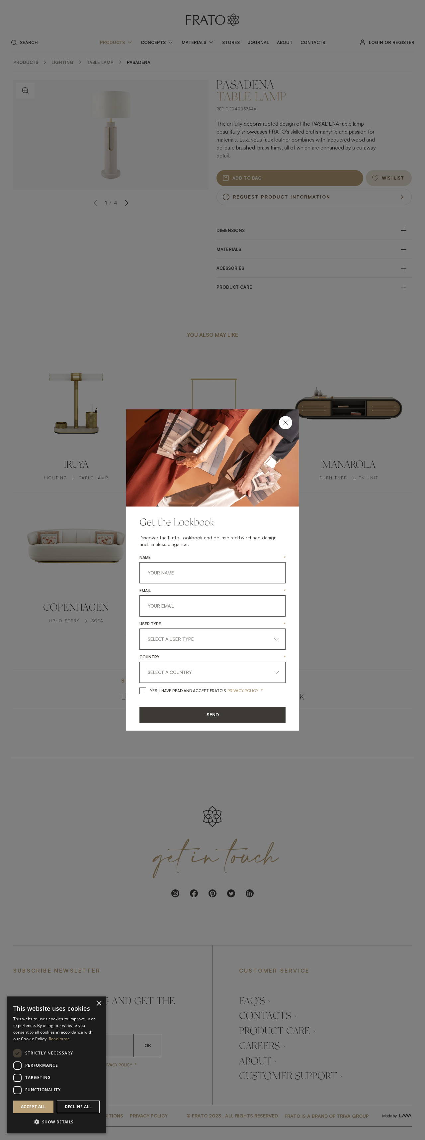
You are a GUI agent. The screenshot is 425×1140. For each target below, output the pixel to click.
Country (149, 657)
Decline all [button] (78, 1107)
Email (145, 591)
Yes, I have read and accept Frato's (188, 690)
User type (150, 624)
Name (145, 558)
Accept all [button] (33, 1107)
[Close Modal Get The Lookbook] (285, 422)
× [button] (98, 1003)
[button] (56, 1122)
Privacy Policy (242, 690)
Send (213, 714)
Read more (59, 1039)
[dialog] (56, 1064)
